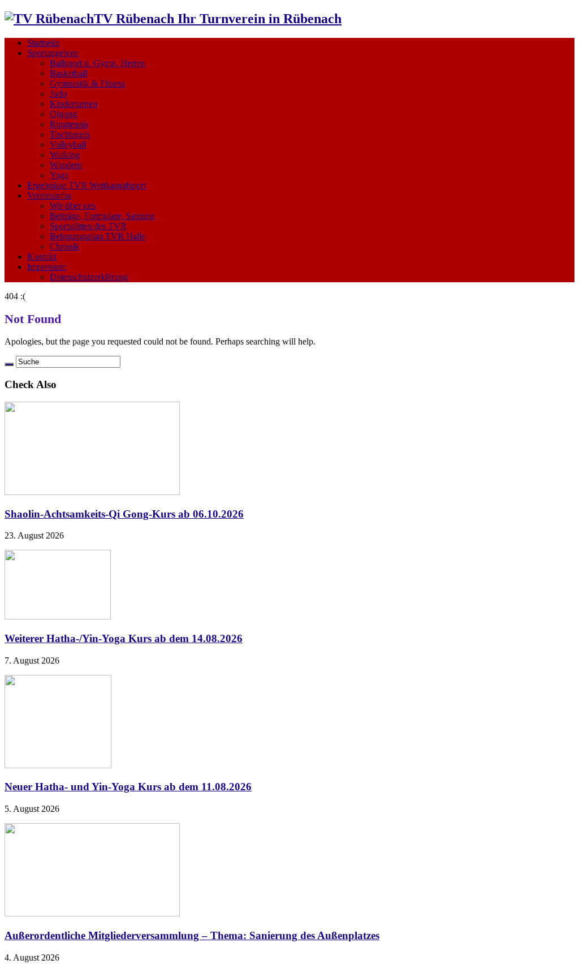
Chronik (64, 246)
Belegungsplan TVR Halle (97, 236)
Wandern (66, 165)
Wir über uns (73, 205)
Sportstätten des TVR (88, 226)
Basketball (68, 73)
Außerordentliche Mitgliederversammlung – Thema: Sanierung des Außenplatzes (192, 935)
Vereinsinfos (49, 195)
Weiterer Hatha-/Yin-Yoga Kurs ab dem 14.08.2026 (124, 638)
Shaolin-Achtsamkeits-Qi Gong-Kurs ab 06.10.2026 (124, 514)
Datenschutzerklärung (89, 277)
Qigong (63, 114)
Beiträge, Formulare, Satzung (102, 216)
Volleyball (68, 144)
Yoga (59, 175)
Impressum (46, 267)
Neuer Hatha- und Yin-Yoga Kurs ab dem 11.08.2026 (128, 787)
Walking (65, 155)
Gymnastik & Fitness (87, 83)
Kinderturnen (73, 104)
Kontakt (41, 256)
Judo (58, 93)
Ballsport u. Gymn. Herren (97, 63)
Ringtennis (69, 124)
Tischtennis (70, 134)
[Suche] (9, 364)
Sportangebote (53, 53)
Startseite (43, 43)
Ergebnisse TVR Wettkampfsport (86, 185)
